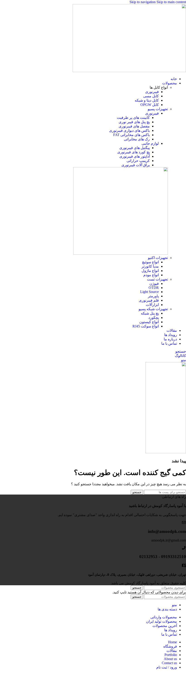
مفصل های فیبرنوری (134, 126)
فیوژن (154, 283)
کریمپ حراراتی (138, 161)
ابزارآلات (152, 305)
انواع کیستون (149, 322)
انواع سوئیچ (150, 262)
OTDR (154, 288)
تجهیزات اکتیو (158, 258)
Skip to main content (171, 2)
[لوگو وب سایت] (129, 71)
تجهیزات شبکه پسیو (153, 309)
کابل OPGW (149, 105)
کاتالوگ (180, 356)
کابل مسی (151, 96)
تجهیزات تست (157, 279)
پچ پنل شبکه (150, 313)
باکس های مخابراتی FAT (131, 135)
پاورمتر (153, 296)
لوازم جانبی (150, 143)
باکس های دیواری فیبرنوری (129, 130)
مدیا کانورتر (150, 266)
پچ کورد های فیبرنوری (133, 152)
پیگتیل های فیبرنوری (134, 148)
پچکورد (153, 317)
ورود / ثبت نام (166, 667)
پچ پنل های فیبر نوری (134, 122)
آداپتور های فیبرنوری (134, 156)
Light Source (149, 292)
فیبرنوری (152, 92)
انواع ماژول (150, 271)
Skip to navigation (143, 2)
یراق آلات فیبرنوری (135, 165)
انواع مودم (151, 275)
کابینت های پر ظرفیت (133, 117)
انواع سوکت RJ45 (145, 326)
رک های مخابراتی (137, 139)
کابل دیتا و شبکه (147, 100)
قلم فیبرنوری (149, 300)
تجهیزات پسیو (158, 109)
